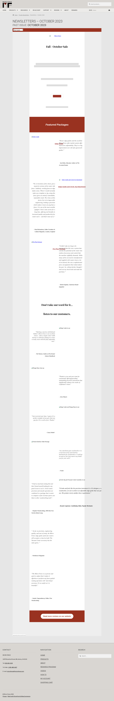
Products (12, 10)
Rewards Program (48, 667)
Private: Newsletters (24, 15)
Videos (43, 671)
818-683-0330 (9, 663)
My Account (36, 10)
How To (43, 675)
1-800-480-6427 (12, 667)
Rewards (74, 10)
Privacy (5, 696)
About (66, 10)
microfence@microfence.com (15, 671)
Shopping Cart (46, 682)
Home (4, 10)
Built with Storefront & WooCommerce (19, 696)
